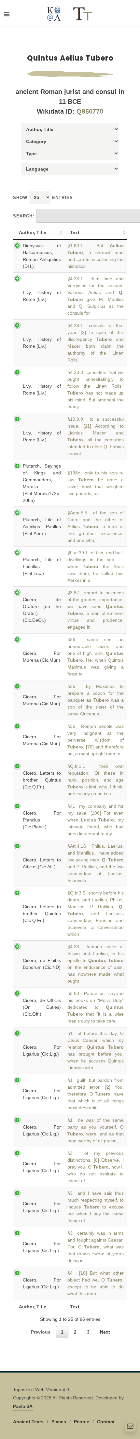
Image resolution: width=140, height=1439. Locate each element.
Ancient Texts (28, 1421)
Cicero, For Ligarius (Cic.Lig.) (42, 1050)
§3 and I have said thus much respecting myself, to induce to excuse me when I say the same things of (95, 1206)
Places (58, 1421)
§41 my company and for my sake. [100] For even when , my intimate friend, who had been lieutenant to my (95, 819)
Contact (106, 1421)
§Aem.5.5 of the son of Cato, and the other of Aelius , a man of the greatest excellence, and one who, (95, 526)
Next (105, 1332)
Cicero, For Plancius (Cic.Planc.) (42, 819)
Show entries (43, 197)
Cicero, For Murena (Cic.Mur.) (42, 657)
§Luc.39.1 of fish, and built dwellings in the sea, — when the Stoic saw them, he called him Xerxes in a (95, 566)
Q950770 (90, 111)
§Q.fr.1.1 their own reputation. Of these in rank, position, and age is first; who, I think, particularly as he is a (95, 780)
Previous (40, 1332)
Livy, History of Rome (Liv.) (42, 296)
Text (74, 232)
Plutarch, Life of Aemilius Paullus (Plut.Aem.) (42, 526)
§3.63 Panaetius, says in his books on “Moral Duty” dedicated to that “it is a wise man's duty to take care (95, 1007)
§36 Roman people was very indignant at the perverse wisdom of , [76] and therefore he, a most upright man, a (95, 740)
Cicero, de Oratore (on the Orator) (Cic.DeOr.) (42, 610)
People (81, 1421)
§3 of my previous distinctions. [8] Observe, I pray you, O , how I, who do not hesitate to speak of (95, 1167)
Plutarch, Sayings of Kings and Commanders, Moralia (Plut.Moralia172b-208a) (42, 483)
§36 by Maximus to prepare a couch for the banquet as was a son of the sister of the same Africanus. (95, 700)
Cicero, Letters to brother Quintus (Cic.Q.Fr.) (42, 779)
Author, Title (32, 232)
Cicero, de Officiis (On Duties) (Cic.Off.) (42, 1007)
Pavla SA (23, 1406)
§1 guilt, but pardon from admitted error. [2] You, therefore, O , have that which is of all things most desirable (95, 1094)
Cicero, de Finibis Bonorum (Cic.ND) (42, 964)
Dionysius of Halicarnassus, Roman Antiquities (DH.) (42, 256)
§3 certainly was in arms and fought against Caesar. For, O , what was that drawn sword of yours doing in (95, 1246)
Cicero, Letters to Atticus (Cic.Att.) (42, 863)
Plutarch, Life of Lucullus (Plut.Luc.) (42, 566)
